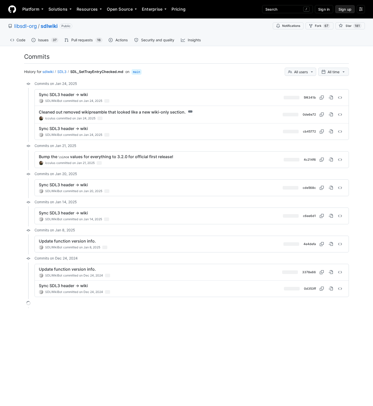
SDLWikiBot (53, 101)
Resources (87, 9)
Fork (321, 26)
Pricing (178, 9)
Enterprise (152, 9)
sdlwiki (49, 26)
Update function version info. (67, 241)
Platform (30, 9)
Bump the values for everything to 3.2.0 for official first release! (106, 156)
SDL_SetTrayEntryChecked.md (96, 71)
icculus (50, 118)
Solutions (57, 9)
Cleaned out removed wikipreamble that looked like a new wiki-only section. (112, 112)
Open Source (120, 9)
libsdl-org (25, 26)
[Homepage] (12, 9)
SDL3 (61, 71)
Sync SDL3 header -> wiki (63, 94)
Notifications (291, 26)
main (136, 72)
